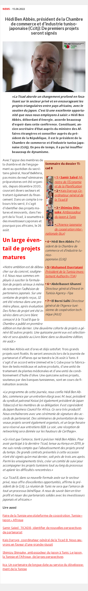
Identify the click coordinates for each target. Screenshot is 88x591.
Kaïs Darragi (68, 195)
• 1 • (57, 177)
